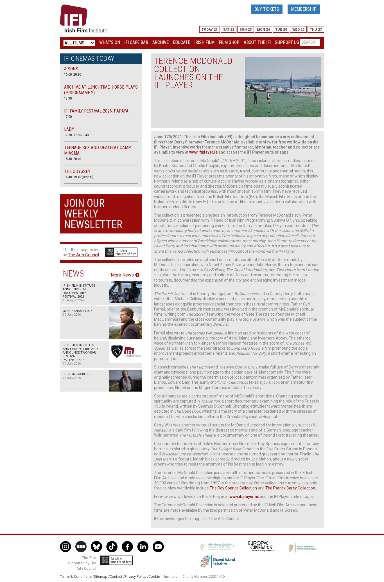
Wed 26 (298, 30)
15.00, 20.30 (72, 74)
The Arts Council (83, 254)
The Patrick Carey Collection (290, 488)
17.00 (68, 116)
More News (122, 275)
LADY (69, 129)
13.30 (68, 98)
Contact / (117, 576)
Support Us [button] (287, 42)
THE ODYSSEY (77, 171)
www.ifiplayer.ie (203, 152)
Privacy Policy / (136, 576)
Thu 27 (316, 30)
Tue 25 (281, 30)
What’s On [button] (109, 42)
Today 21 (210, 30)
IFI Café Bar (136, 42)
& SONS (71, 68)
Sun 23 (246, 30)
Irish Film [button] (204, 42)
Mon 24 (263, 30)
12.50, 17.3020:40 (76, 135)
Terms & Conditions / (77, 576)
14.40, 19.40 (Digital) (78, 177)
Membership (304, 9)
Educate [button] (181, 42)
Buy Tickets (266, 9)
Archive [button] (160, 42)
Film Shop (229, 42)
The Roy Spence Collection (233, 488)
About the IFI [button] (257, 42)
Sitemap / (102, 576)
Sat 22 (228, 30)
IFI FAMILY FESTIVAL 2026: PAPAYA (96, 111)
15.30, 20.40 (72, 159)
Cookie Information (164, 576)
